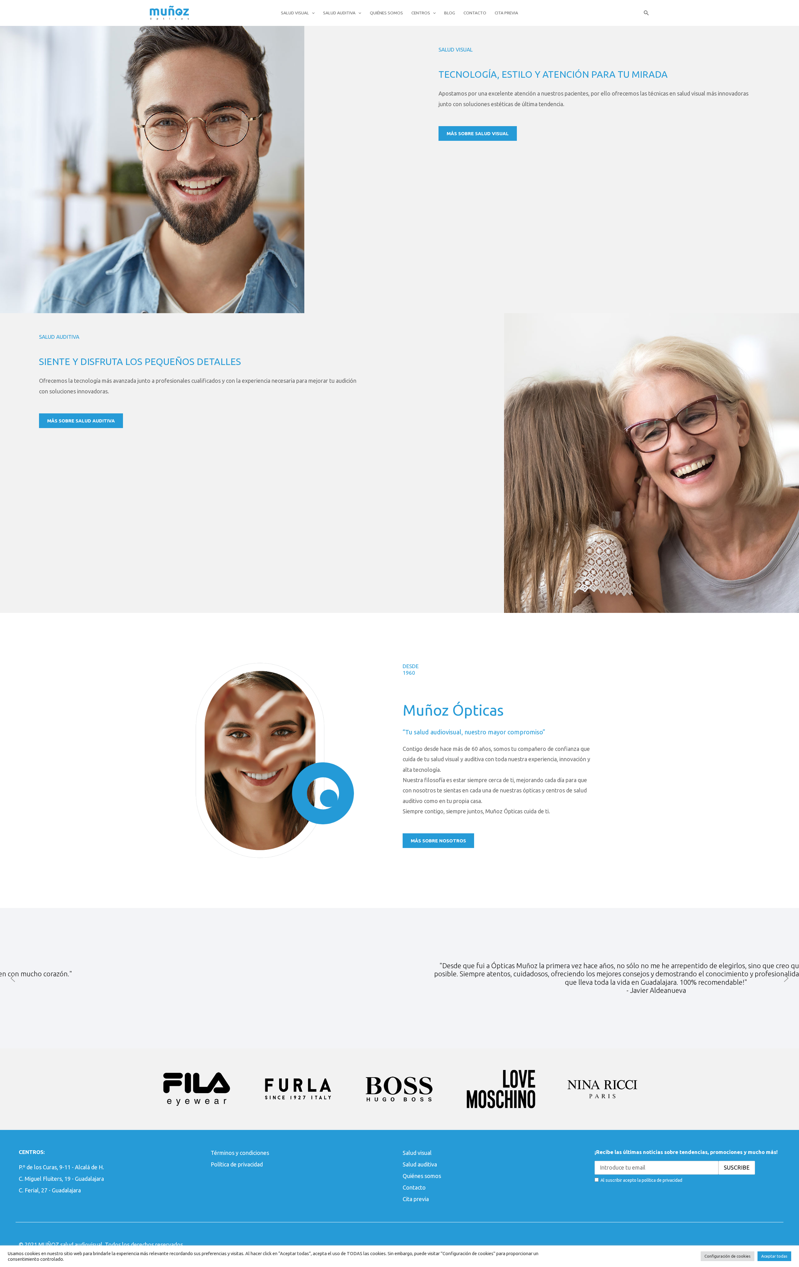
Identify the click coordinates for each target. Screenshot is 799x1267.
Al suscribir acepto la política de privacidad (641, 1180)
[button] (13, 978)
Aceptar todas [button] (774, 1256)
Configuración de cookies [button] (727, 1256)
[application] (312, 13)
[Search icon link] (646, 13)
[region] (399, 978)
